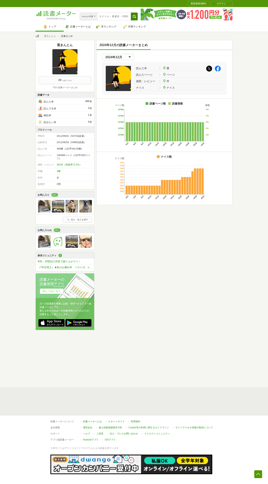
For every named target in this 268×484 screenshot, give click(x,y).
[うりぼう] (72, 211)
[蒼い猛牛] (58, 211)
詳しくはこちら (52, 291)
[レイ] (85, 211)
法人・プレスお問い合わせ (124, 433)
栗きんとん (50, 36)
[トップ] (37, 36)
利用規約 (135, 421)
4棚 (58, 171)
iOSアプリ (110, 440)
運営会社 (87, 427)
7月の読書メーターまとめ (65, 87)
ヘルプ (86, 433)
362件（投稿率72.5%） (69, 164)
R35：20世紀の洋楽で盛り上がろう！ (59, 261)
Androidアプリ (90, 440)
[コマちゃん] (44, 211)
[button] (134, 16)
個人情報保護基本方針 (110, 427)
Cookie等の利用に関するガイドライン (149, 427)
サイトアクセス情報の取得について (194, 427)
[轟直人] (85, 246)
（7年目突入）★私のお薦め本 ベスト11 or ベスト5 (66, 267)
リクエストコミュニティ (157, 433)
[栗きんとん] (58, 246)
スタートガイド (116, 421)
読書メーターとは (92, 421)
